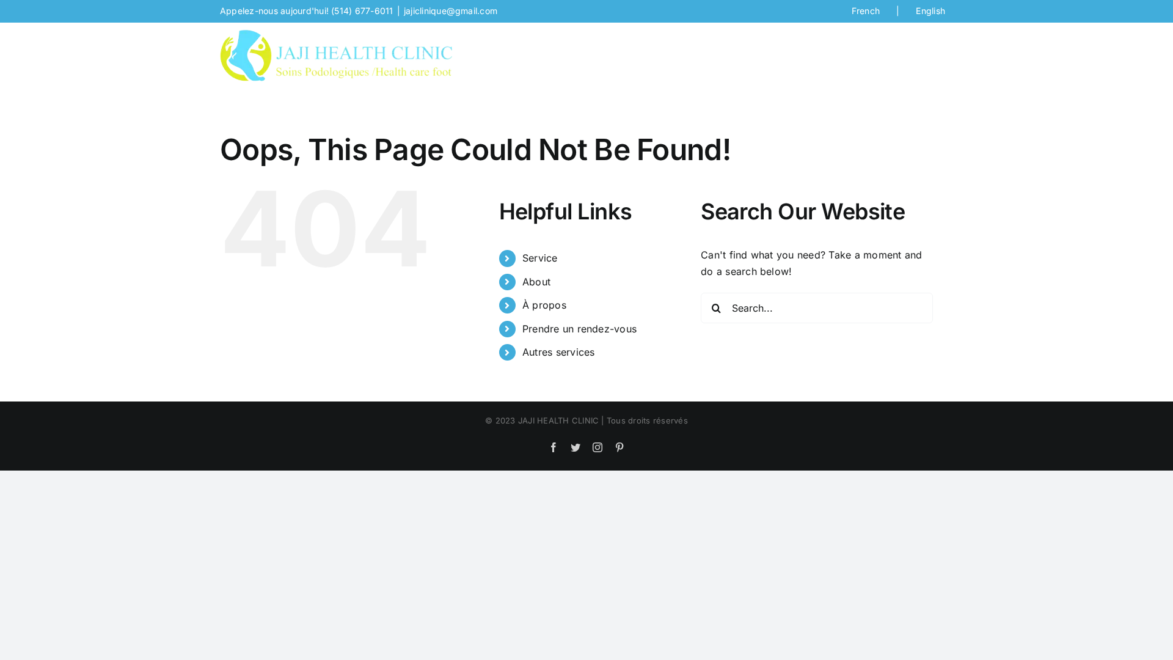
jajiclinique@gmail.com (450, 11)
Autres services (558, 352)
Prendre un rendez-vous (579, 329)
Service (540, 258)
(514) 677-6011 (362, 11)
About (536, 282)
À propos (544, 305)
